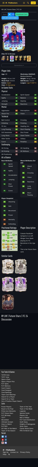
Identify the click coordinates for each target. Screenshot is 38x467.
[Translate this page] (9, 454)
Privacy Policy (25, 452)
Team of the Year (26, 407)
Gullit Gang (23, 422)
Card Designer (6, 390)
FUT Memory (5, 386)
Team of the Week (26, 409)
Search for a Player (8, 397)
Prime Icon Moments (8, 411)
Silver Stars (24, 426)
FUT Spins (4, 384)
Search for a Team (7, 399)
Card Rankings (6, 392)
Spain (9, 83)
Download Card (21, 14)
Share (5, 14)
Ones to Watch (6, 424)
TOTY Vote (5, 377)
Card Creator (10, 18)
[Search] (28, 3)
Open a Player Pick (8, 381)
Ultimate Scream (7, 422)
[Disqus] (19, 344)
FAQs (4, 454)
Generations (18, 65)
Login (33, 3)
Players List (24, 415)
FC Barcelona (10, 85)
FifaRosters (10, 450)
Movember (5, 420)
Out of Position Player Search (11, 401)
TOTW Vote (5, 375)
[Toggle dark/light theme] (24, 3)
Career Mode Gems (26, 428)
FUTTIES (4, 426)
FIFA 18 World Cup (26, 431)
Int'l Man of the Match (9, 428)
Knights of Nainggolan (27, 424)
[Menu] (3, 3)
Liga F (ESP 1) (31, 83)
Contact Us (14, 452)
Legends (23, 411)
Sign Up (5, 452)
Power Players (6, 407)
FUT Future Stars (7, 413)
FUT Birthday (6, 415)
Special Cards (24, 413)
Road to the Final (7, 409)
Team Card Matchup (8, 394)
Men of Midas (24, 417)
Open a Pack (5, 379)
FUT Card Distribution (27, 420)
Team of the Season (8, 431)
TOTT (3, 417)
